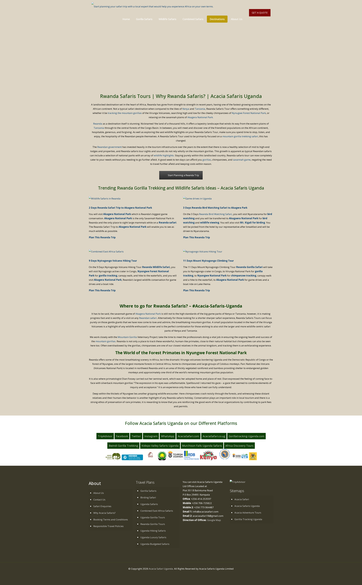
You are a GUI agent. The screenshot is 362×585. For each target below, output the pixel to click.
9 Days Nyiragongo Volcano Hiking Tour (113, 260)
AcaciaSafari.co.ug (214, 436)
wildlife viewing (209, 222)
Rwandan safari (148, 318)
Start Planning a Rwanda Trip (183, 175)
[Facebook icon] (176, 574)
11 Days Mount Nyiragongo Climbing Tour (208, 260)
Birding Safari (148, 497)
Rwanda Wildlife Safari (156, 267)
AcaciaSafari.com (188, 436)
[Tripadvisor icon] (188, 574)
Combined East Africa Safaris (156, 510)
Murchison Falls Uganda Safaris (202, 445)
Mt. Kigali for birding (252, 222)
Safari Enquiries (102, 506)
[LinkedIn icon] (182, 574)
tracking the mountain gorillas (125, 113)
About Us (98, 493)
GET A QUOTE (260, 12)
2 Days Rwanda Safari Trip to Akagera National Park (120, 207)
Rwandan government (109, 147)
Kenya (185, 108)
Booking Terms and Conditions (110, 519)
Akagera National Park (117, 214)
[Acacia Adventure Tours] (152, 6)
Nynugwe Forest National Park (249, 113)
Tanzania (200, 108)
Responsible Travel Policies (108, 526)
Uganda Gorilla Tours (152, 517)
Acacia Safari (241, 499)
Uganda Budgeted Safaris (154, 544)
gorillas (206, 159)
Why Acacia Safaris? (104, 512)
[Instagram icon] (185, 574)
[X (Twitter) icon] (179, 574)
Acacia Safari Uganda (161, 568)
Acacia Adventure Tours (247, 512)
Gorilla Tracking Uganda (248, 519)
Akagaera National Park (243, 218)
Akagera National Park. (200, 117)
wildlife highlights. (164, 155)
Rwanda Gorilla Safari (249, 267)
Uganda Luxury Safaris (153, 537)
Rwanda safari (167, 222)
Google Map (214, 520)
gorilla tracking (108, 275)
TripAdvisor (105, 436)
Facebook (122, 436)
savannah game (242, 159)
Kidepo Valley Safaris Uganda (160, 445)
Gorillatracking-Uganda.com (246, 436)
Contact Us (99, 499)
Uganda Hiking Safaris (153, 530)
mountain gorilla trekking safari (240, 136)
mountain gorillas (105, 341)
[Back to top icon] (350, 580)
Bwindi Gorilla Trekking (123, 445)
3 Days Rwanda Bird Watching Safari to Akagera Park (215, 207)
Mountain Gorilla (127, 337)
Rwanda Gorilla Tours (152, 524)
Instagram (151, 436)
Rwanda (97, 123)
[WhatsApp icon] (174, 574)
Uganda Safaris (149, 504)
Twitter (136, 436)
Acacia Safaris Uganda (247, 506)
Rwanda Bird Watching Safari (215, 214)
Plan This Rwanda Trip (102, 237)
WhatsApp (167, 436)
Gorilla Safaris (148, 490)
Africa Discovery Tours (239, 445)
